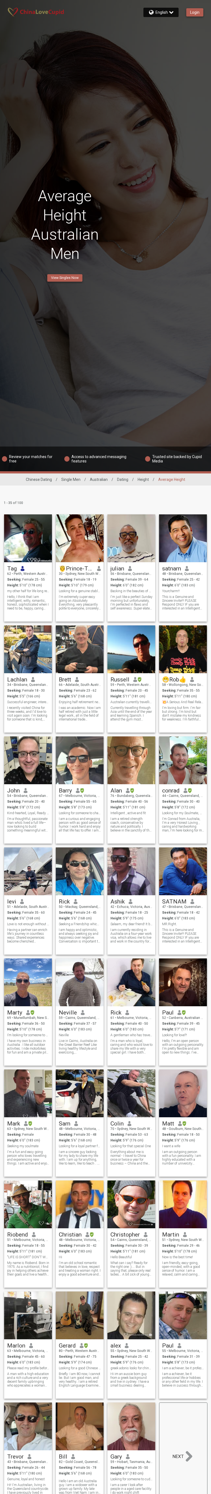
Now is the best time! (177, 1257)
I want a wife (171, 1146)
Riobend (17, 1234)
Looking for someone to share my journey (80, 813)
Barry (65, 790)
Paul (168, 1012)
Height (143, 479)
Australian (99, 479)
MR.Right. (169, 924)
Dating (122, 479)
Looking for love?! (174, 1035)
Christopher (125, 1234)
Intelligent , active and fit (128, 813)
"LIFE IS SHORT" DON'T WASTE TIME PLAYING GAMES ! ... (28, 1257)
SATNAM (174, 901)
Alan (116, 790)
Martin (170, 1234)
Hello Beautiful (121, 1257)
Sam (64, 1123)
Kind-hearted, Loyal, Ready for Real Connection (28, 813)
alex (115, 1345)
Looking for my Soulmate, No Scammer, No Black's (183, 813)
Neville (68, 1012)
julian (117, 568)
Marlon (16, 1345)
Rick (64, 901)
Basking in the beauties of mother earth (131, 591)
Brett (65, 679)
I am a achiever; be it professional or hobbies (183, 1368)
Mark (13, 1123)
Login (194, 12)
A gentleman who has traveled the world (131, 1035)
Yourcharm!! (171, 591)
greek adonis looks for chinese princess (131, 1368)
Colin (117, 1123)
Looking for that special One (130, 1146)
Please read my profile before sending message (28, 1368)
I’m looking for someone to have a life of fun (28, 1035)
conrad (171, 790)
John (13, 790)
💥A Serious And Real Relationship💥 (183, 702)
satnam (171, 568)
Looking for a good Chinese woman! (80, 1368)
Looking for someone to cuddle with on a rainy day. (131, 1479)
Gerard (67, 1345)
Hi (60, 1257)
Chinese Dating (39, 479)
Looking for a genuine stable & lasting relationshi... (80, 591)
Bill (63, 1456)
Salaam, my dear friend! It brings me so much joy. (131, 924)
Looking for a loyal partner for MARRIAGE (80, 1146)
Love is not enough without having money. (28, 924)
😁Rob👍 (174, 679)
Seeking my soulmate (22, 1146)
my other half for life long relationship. (28, 591)
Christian (70, 1234)
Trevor (15, 1456)
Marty (14, 1012)
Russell (119, 679)
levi (11, 901)
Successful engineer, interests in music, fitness (28, 702)
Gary (116, 1456)
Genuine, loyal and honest (26, 1479)
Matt (168, 1123)
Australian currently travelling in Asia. (131, 702)
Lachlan (17, 679)
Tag (12, 568)
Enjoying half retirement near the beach (80, 702)
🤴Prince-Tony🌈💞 (76, 568)
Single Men (70, 479)
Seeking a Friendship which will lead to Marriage (80, 924)
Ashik (117, 901)
